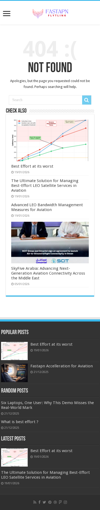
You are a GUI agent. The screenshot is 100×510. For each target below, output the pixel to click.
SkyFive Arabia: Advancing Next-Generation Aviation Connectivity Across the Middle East (48, 273)
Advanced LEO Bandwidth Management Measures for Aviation (47, 207)
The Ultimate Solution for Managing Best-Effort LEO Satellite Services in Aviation (44, 185)
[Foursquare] (60, 502)
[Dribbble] (55, 502)
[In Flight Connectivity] (50, 12)
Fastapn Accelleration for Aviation (61, 366)
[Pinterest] (50, 502)
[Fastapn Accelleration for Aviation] (14, 373)
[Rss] (35, 502)
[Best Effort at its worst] (14, 351)
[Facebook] (39, 502)
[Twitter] (44, 502)
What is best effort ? (19, 421)
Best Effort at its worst (32, 166)
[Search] (86, 100)
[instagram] (65, 502)
